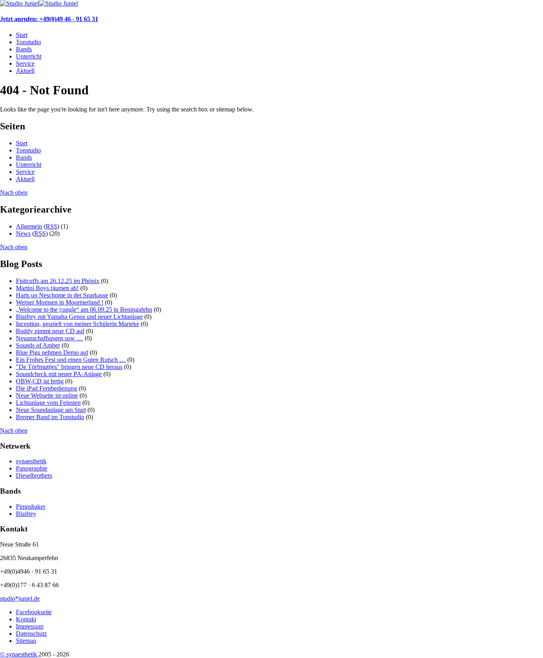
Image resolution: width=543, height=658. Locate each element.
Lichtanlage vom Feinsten (48, 402)
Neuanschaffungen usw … (49, 338)
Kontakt (26, 619)
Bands (24, 49)
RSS (51, 226)
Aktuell (25, 70)
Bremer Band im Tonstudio (50, 417)
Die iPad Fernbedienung (46, 388)
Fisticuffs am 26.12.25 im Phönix (57, 280)
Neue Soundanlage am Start (51, 409)
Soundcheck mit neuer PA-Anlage (59, 374)
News (23, 233)
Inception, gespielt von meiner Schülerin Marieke (77, 323)
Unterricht (28, 56)
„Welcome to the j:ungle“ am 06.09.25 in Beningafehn (84, 309)
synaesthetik (31, 461)
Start (21, 34)
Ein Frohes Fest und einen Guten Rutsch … (71, 359)
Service (25, 63)
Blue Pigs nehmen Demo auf (52, 352)
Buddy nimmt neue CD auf (50, 331)
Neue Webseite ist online (47, 395)
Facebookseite (34, 612)
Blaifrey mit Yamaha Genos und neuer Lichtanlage (79, 316)
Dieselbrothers (34, 475)
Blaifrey (26, 513)
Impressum (29, 626)
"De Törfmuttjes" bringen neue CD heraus (69, 366)
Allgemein (29, 226)
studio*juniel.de (20, 598)
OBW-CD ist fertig (40, 381)
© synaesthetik (19, 654)
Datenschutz (31, 633)
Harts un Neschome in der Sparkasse (62, 295)
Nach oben (13, 192)
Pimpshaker (30, 506)
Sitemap (26, 640)
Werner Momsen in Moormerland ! (59, 302)
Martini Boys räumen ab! (47, 288)
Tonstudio (28, 42)
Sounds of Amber (38, 345)
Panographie (31, 468)
